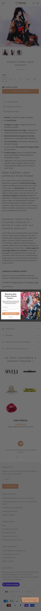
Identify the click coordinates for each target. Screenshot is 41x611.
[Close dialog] (39, 293)
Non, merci (11, 316)
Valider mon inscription (10, 313)
